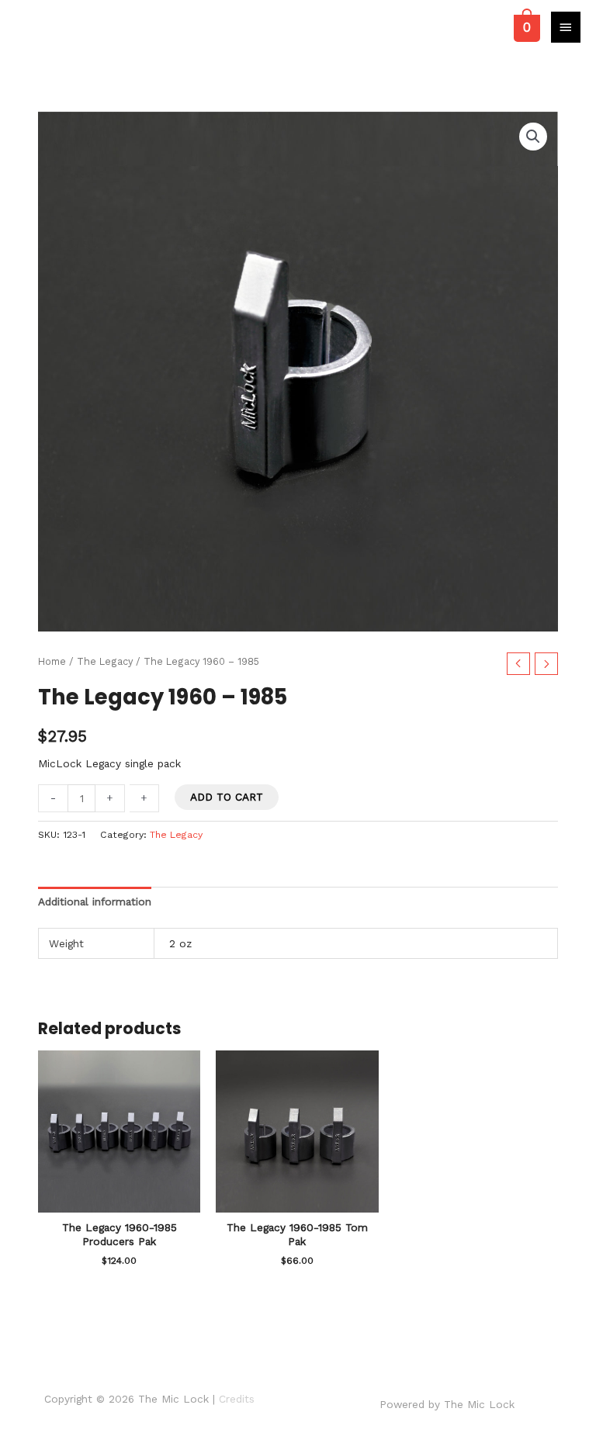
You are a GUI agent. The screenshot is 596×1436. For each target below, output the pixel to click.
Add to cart (226, 797)
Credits (237, 1399)
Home (52, 661)
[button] (533, 137)
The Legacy (105, 661)
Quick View (119, 1201)
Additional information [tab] (94, 901)
